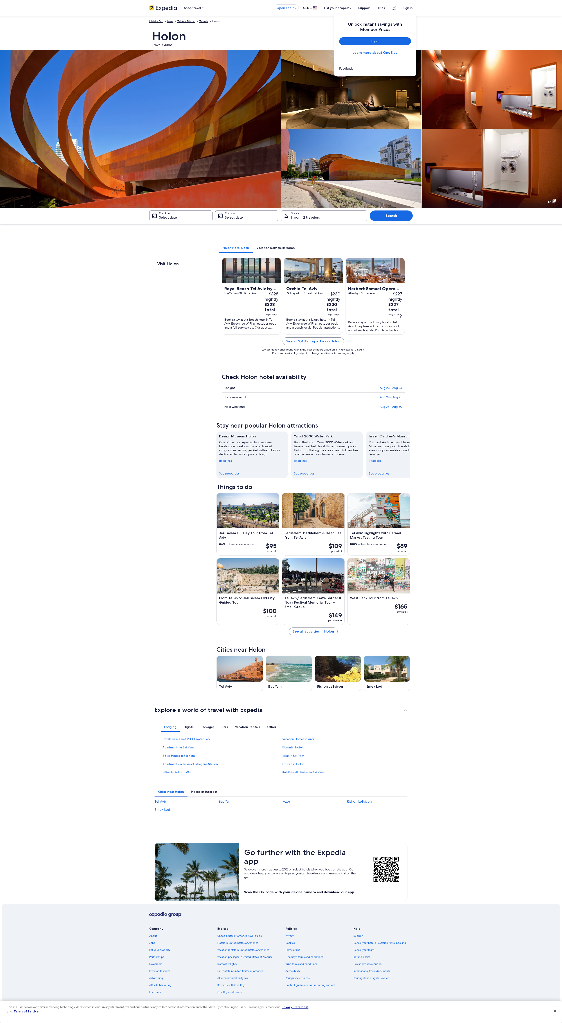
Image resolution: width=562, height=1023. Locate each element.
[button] (281, 710)
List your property (337, 8)
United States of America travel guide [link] (239, 936)
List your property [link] (159, 950)
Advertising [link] (156, 978)
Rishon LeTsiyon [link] (359, 801)
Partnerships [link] (156, 957)
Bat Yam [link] (225, 801)
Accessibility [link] (292, 971)
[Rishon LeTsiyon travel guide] (338, 673)
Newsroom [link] (155, 964)
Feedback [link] (155, 992)
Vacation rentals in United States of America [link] (243, 950)
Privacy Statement (295, 1007)
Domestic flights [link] (227, 964)
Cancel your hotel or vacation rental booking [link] (379, 943)
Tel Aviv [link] (203, 21)
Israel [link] (170, 21)
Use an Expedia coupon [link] (367, 964)
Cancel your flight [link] (363, 950)
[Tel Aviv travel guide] (239, 673)
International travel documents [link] (371, 971)
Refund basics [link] (361, 957)
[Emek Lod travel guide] (387, 673)
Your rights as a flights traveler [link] (371, 978)
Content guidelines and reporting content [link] (310, 985)
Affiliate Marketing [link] (160, 985)
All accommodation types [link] (232, 978)
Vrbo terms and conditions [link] (301, 964)
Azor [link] (286, 801)
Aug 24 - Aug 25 (391, 397)
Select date (168, 217)
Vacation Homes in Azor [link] (298, 739)
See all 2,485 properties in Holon (313, 341)
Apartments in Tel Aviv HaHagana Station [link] (190, 764)
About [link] (153, 936)
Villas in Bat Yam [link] (293, 756)
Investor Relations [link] (159, 971)
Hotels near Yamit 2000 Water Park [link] (186, 739)
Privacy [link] (289, 936)
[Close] (555, 1011)
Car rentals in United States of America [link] (240, 971)
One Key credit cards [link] (229, 992)
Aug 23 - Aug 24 (391, 388)
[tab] (236, 248)
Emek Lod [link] (162, 809)
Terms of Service (26, 1011)
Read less (225, 461)
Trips (381, 8)
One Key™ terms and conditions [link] (304, 957)
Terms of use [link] (292, 950)
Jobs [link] (152, 943)
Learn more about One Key (375, 52)
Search (391, 216)
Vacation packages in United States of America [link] (244, 957)
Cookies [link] (290, 943)
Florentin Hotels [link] (293, 747)
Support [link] (358, 936)
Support (364, 8)
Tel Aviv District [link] (186, 21)
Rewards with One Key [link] (231, 985)
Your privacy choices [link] (297, 978)
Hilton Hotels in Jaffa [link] (176, 772)
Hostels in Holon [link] (293, 764)
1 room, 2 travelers (305, 217)
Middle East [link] (156, 21)
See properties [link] (229, 473)
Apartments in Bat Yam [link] (178, 747)
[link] (375, 68)
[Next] (410, 454)
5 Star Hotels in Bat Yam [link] (178, 756)
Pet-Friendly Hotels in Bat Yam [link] (303, 772)
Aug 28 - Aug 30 (391, 407)
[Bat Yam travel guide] (289, 673)
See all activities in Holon (313, 631)
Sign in (408, 8)
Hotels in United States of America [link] (237, 943)
